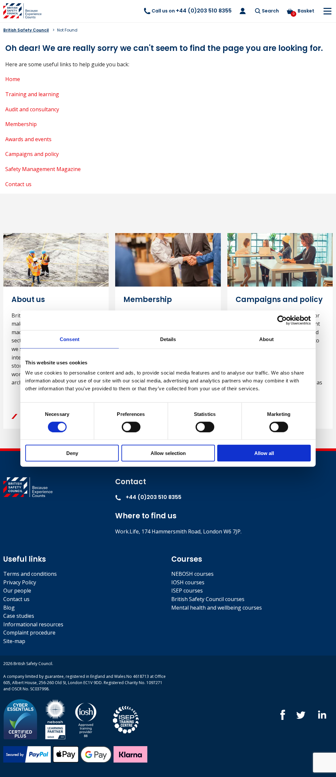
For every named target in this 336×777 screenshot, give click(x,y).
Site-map (14, 641)
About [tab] (266, 339)
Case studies (18, 615)
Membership (21, 124)
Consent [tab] (69, 339)
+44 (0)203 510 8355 (152, 497)
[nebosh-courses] (55, 719)
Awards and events (28, 139)
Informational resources (33, 624)
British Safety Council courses (207, 599)
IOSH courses (187, 582)
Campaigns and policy (32, 154)
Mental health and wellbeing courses (216, 607)
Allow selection (168, 453)
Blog (9, 607)
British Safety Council (26, 30)
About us (28, 299)
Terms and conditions (30, 573)
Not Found (67, 30)
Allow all (264, 453)
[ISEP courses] (126, 719)
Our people (17, 590)
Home (12, 79)
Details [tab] (168, 339)
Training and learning (32, 94)
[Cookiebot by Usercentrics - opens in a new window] (282, 320)
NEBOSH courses (192, 573)
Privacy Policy (19, 582)
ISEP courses (187, 590)
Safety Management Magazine (43, 169)
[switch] (131, 426)
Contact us (18, 184)
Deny (72, 453)
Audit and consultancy (32, 109)
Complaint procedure (29, 632)
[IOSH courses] (85, 719)
